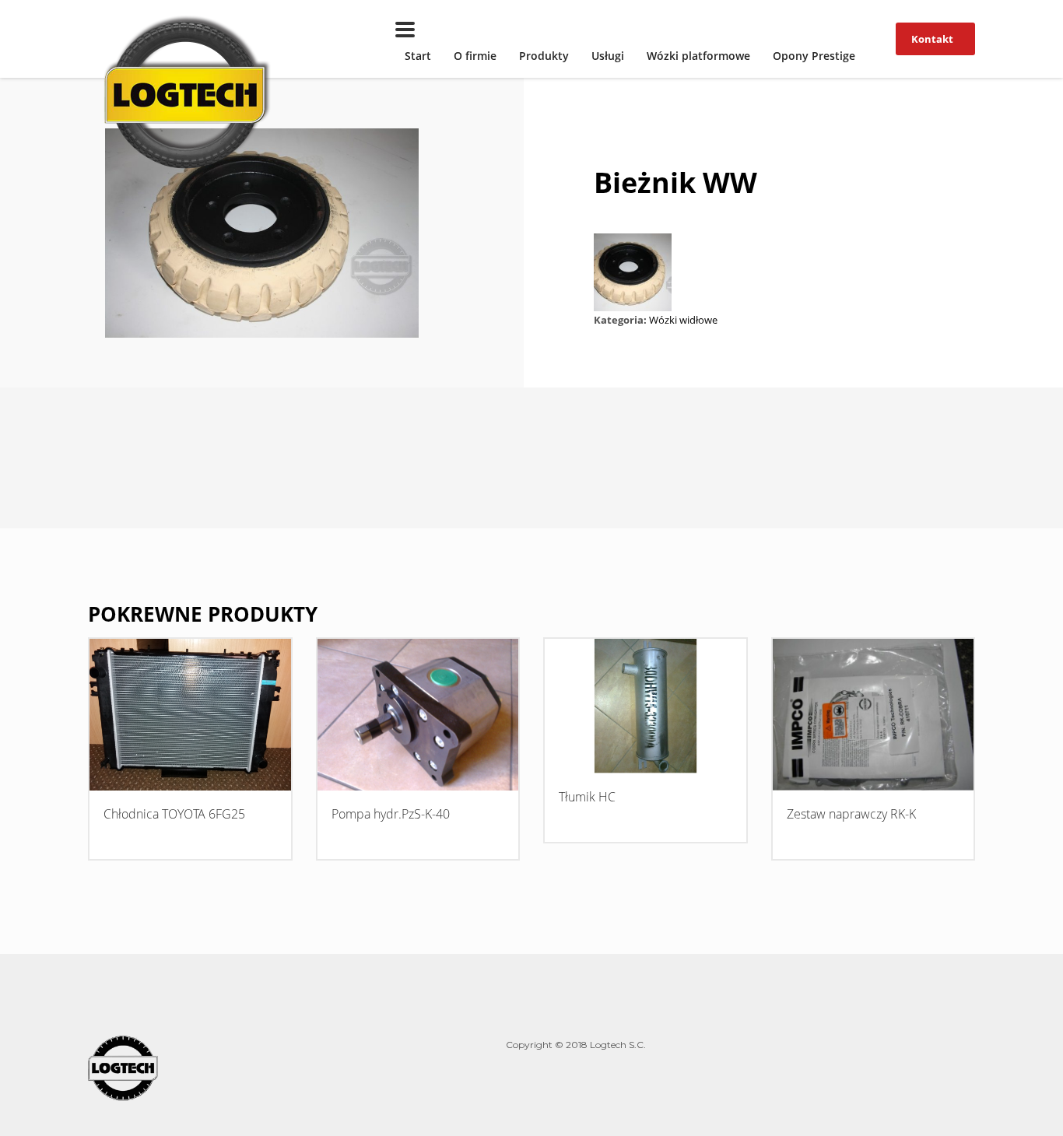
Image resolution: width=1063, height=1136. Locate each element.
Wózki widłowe (683, 320)
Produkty (544, 55)
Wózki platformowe (698, 55)
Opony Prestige (814, 55)
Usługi (607, 55)
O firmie (475, 55)
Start (418, 55)
